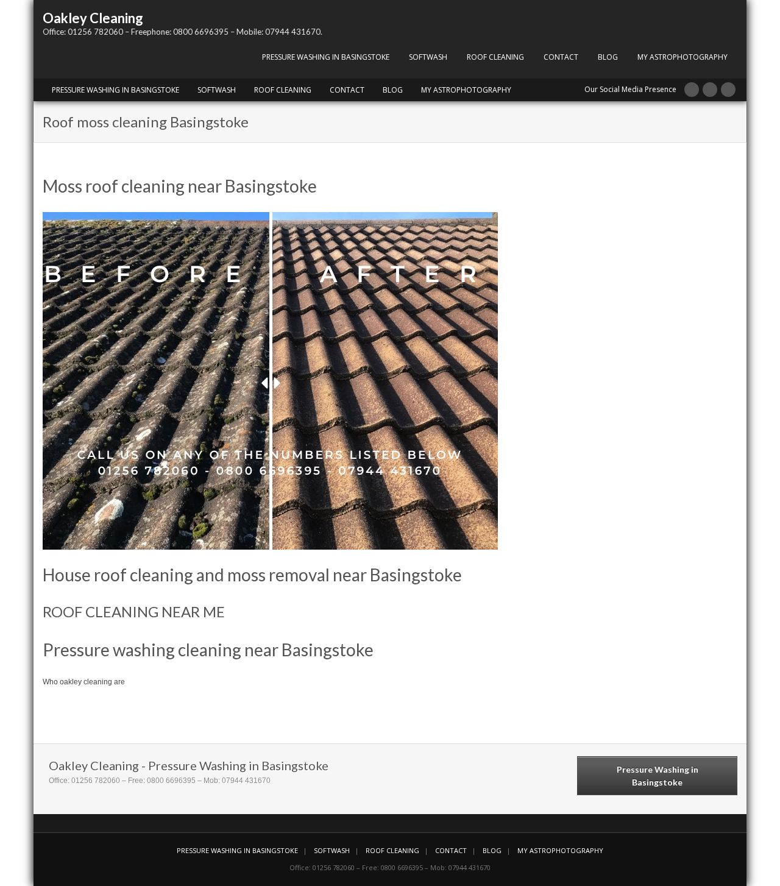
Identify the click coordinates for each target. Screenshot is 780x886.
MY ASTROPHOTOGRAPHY (682, 57)
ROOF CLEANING (495, 57)
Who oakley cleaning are (84, 682)
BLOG (608, 57)
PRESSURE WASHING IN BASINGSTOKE (325, 57)
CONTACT (561, 57)
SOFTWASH (428, 57)
